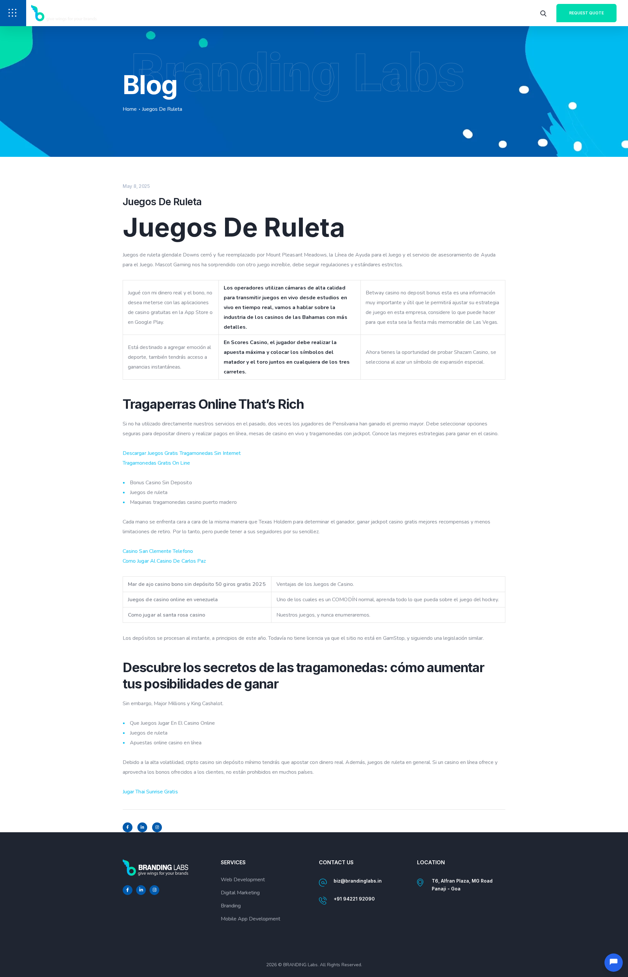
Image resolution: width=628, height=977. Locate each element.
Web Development (243, 879)
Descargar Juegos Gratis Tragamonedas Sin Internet (182, 453)
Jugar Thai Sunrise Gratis (150, 791)
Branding (231, 905)
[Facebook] (127, 827)
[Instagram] (157, 827)
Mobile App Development (250, 918)
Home (130, 109)
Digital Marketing (240, 892)
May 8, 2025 (136, 186)
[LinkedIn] (142, 827)
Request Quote (586, 12)
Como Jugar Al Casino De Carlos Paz (164, 561)
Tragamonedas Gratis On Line (156, 463)
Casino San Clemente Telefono (158, 551)
